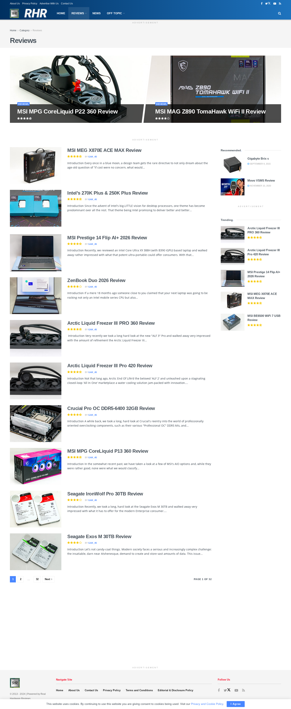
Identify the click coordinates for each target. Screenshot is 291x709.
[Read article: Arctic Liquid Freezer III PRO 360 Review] (35, 338)
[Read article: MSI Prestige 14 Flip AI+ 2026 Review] (35, 253)
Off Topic (114, 13)
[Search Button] (279, 13)
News (96, 13)
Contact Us (67, 3)
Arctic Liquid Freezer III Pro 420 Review (109, 365)
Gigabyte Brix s (258, 158)
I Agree (236, 703)
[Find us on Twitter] (268, 3)
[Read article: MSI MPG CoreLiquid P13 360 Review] (35, 466)
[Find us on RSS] (280, 3)
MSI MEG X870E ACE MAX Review (104, 150)
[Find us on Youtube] (274, 3)
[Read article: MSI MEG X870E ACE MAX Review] (35, 165)
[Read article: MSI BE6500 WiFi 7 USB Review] (232, 322)
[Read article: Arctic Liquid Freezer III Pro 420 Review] (35, 381)
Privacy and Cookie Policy (207, 703)
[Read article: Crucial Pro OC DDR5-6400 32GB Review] (35, 423)
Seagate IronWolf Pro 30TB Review (105, 493)
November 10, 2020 (260, 186)
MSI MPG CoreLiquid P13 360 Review (107, 451)
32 (37, 579)
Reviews (77, 13)
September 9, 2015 (260, 164)
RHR (35, 13)
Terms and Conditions (139, 690)
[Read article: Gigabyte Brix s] (232, 164)
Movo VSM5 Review (261, 180)
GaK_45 (92, 156)
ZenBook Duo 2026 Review (96, 280)
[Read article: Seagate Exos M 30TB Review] (35, 551)
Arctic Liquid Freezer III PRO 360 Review (111, 323)
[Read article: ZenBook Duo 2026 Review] (35, 295)
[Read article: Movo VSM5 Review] (232, 186)
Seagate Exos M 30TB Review (99, 536)
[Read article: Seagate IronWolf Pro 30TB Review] (35, 509)
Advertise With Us (49, 3)
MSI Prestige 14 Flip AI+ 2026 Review (107, 237)
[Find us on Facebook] (261, 3)
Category (24, 30)
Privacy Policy (29, 3)
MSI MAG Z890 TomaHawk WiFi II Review (210, 111)
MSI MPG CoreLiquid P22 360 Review (67, 111)
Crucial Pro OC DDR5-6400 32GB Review (111, 408)
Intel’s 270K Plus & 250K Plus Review (107, 193)
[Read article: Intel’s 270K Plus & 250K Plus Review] (35, 208)
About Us (15, 3)
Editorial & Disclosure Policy (175, 690)
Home (61, 13)
